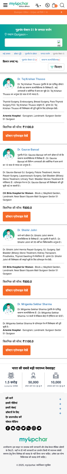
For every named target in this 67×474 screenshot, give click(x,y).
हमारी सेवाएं (11, 407)
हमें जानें (9, 398)
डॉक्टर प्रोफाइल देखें (17, 136)
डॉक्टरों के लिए (12, 412)
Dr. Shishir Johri (27, 230)
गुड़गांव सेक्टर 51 (29, 59)
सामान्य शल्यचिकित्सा (50, 59)
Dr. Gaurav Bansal (28, 149)
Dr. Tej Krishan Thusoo (31, 79)
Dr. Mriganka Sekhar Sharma (34, 304)
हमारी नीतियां (11, 402)
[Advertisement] (33, 469)
